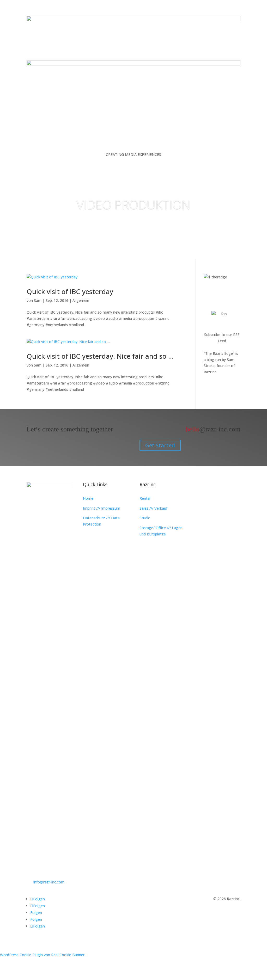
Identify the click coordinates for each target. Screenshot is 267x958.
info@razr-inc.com (48, 882)
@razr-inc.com (213, 429)
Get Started (160, 445)
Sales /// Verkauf (153, 508)
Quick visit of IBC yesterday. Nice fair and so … (100, 356)
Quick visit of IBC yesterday (70, 291)
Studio (144, 517)
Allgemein (80, 300)
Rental (144, 498)
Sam (37, 300)
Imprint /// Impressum (101, 508)
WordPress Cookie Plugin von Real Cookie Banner (42, 954)
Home (88, 498)
